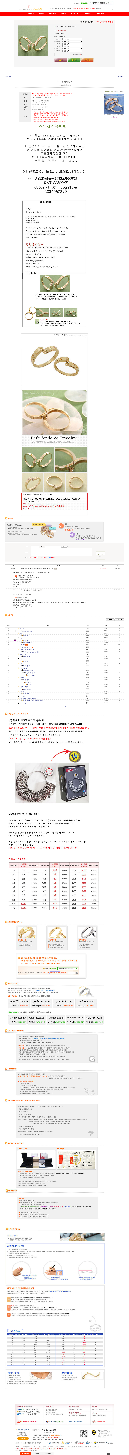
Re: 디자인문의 (27, 656)
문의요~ (22, 677)
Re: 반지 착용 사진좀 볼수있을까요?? (33, 701)
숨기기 (108, 1454)
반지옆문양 (23, 703)
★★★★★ (54, 557)
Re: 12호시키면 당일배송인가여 (31, 652)
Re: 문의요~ (26, 680)
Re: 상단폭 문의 (27, 642)
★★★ (40, 557)
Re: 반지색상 (26, 694)
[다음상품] (121, 76)
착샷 (21, 638)
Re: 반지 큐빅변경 (28, 670)
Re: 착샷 (25, 640)
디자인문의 (23, 654)
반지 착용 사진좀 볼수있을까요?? (28, 698)
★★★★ (46, 557)
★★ (35, 557)
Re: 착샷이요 (26, 666)
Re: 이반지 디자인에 (28, 689)
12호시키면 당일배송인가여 (27, 649)
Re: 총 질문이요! (27, 631)
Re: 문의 (25, 635)
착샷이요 (22, 663)
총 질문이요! (23, 628)
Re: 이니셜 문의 (26, 647)
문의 (21, 633)
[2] (65, 706)
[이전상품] (8, 76)
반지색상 (22, 691)
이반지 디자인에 (24, 687)
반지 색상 (22, 696)
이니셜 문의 (22, 645)
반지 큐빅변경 (23, 668)
